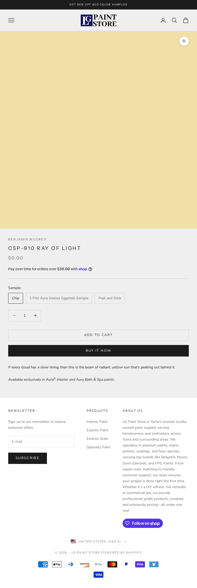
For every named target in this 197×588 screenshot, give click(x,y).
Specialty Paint (98, 447)
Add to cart (98, 335)
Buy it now (98, 350)
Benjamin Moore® (27, 239)
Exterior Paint (97, 430)
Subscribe (28, 458)
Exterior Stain (97, 438)
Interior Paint (97, 421)
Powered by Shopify (121, 552)
